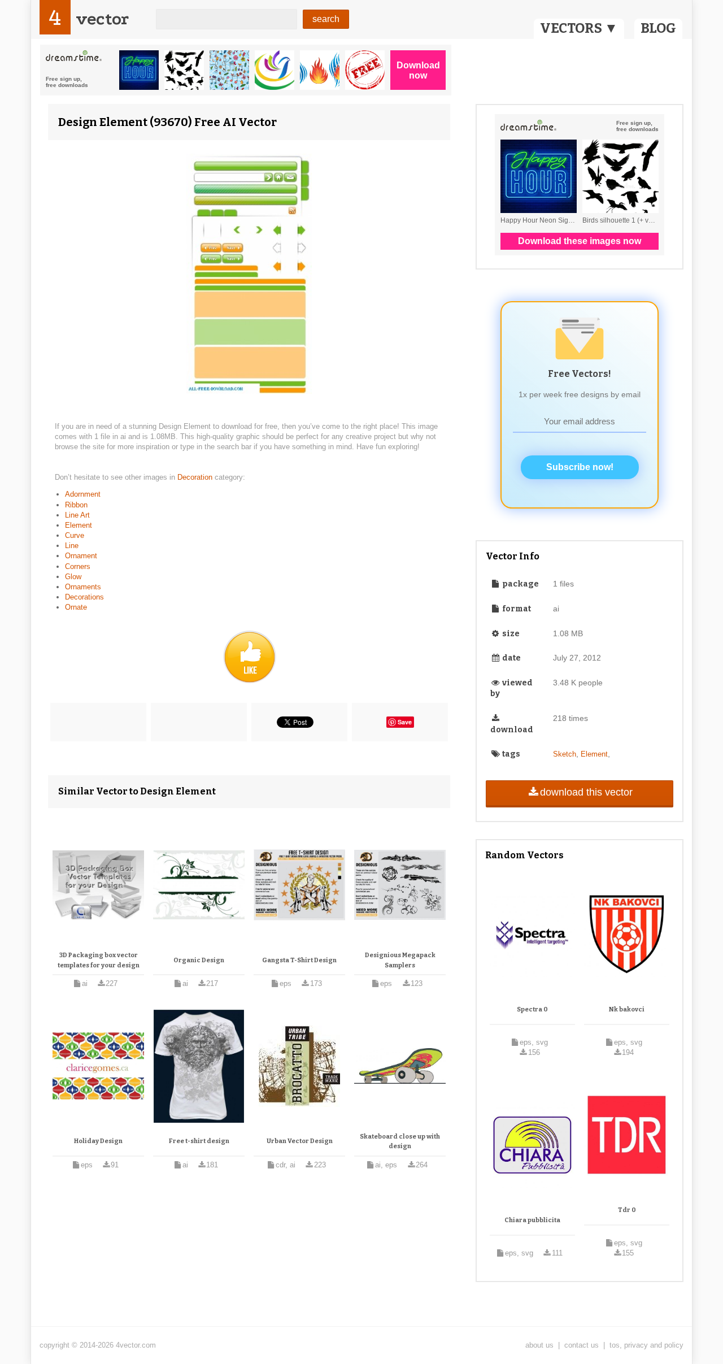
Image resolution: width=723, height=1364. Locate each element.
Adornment (83, 494)
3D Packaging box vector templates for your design (99, 960)
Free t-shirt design (199, 1141)
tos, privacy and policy (646, 1345)
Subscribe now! (579, 467)
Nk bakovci (626, 1009)
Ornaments (83, 587)
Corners (77, 566)
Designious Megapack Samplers (400, 960)
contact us (581, 1345)
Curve (74, 535)
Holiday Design (98, 1141)
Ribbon (76, 505)
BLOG (658, 28)
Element (78, 525)
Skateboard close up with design (400, 1141)
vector (102, 19)
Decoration (196, 477)
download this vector (586, 792)
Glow (73, 576)
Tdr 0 (627, 1210)
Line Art (77, 515)
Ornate (76, 607)
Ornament (81, 555)
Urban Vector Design (300, 1141)
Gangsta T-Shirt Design (299, 960)
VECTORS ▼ (579, 28)
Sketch (564, 754)
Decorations (84, 597)
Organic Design (198, 960)
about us (539, 1345)
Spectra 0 (532, 1009)
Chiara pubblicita (532, 1220)
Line (72, 545)
